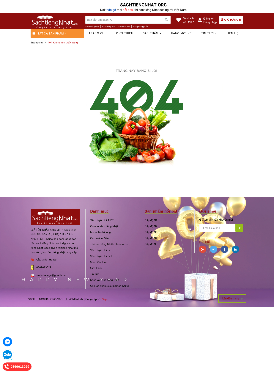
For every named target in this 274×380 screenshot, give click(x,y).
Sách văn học (124, 27)
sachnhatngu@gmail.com (51, 275)
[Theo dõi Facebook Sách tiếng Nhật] (224, 249)
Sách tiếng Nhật (92, 27)
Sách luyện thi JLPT (102, 220)
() (232, 19)
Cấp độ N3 (151, 232)
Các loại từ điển (99, 238)
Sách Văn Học (98, 261)
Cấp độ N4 (151, 238)
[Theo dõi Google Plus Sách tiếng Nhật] (202, 249)
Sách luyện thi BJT (101, 256)
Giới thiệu (124, 33)
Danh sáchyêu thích (189, 20)
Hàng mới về (181, 33)
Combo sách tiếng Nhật (104, 226)
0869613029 (43, 267)
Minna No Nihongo (101, 232)
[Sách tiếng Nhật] (55, 216)
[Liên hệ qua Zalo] (7, 354)
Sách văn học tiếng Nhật (104, 279)
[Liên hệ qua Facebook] (7, 341)
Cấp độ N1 (151, 220)
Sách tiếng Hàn (109, 27)
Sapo (105, 299)
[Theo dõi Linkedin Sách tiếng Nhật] (235, 249)
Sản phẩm (151, 33)
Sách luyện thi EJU (101, 250)
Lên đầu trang (231, 298)
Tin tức (208, 33)
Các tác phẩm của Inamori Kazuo (110, 285)
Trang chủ (98, 33)
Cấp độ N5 (151, 244)
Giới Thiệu (96, 267)
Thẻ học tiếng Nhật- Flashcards (108, 244)
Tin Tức (94, 273)
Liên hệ (232, 33)
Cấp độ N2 (151, 226)
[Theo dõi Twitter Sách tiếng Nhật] (213, 249)
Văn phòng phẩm (140, 27)
